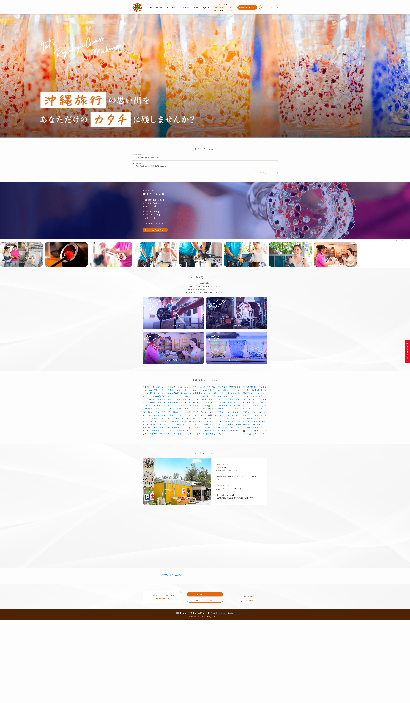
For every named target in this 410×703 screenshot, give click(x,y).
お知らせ (222, 613)
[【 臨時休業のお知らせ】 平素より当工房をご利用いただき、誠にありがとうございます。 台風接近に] (155, 398)
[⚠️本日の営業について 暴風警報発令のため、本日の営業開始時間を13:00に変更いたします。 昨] (180, 398)
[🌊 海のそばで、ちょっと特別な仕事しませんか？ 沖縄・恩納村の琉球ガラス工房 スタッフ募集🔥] (255, 423)
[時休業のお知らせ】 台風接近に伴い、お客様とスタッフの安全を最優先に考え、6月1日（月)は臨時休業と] (155, 423)
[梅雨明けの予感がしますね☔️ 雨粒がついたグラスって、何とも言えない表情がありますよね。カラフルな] (230, 398)
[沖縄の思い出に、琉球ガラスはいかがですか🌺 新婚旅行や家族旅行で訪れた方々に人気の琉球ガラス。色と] (205, 423)
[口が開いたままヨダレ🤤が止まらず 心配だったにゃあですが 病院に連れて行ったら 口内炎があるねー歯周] (180, 423)
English (231, 613)
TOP (177, 613)
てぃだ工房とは (200, 613)
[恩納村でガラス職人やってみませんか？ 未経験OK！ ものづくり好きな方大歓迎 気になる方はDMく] (230, 423)
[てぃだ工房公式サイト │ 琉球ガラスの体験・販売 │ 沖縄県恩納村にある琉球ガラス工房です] (137, 7)
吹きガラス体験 (187, 613)
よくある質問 (212, 613)
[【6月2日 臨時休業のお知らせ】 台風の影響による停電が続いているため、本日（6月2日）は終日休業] (255, 398)
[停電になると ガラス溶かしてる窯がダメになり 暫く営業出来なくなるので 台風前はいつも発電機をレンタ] (205, 398)
